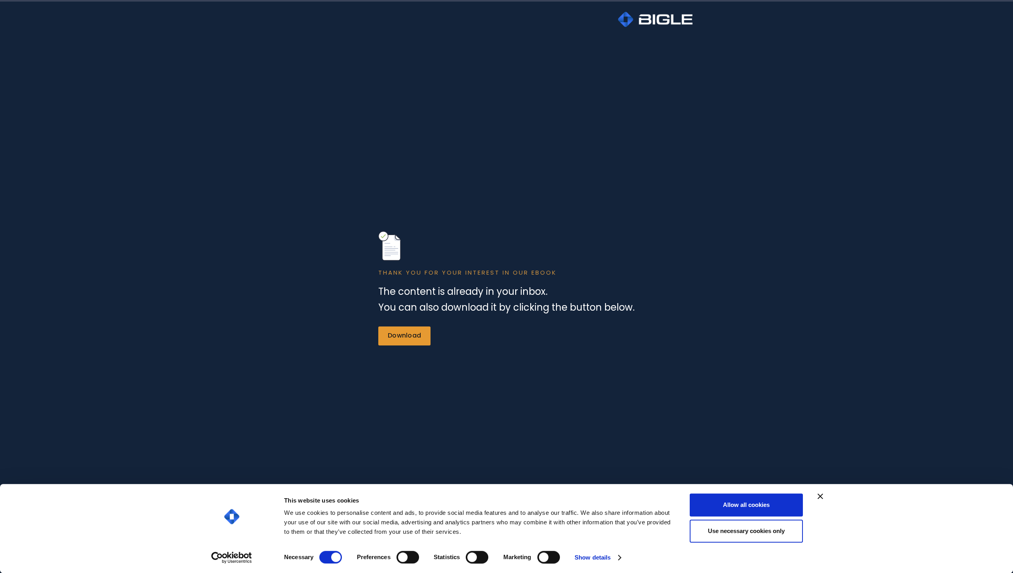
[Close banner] (820, 496)
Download (404, 335)
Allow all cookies (746, 504)
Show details (593, 557)
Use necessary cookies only (746, 530)
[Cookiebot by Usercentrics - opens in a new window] (231, 558)
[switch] (407, 557)
